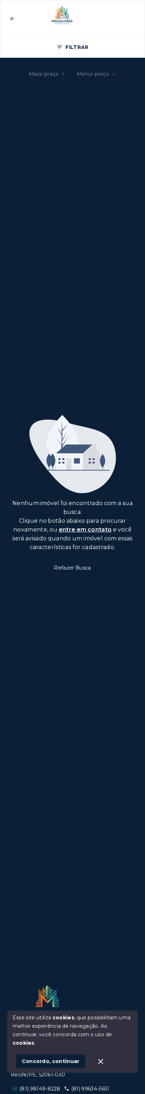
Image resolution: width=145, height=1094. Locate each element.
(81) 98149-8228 (40, 1089)
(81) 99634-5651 (90, 1089)
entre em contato (85, 529)
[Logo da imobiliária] (47, 1000)
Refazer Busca (72, 568)
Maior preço (44, 74)
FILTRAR (76, 47)
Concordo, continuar (51, 1061)
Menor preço (93, 74)
